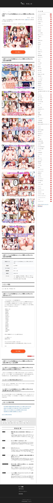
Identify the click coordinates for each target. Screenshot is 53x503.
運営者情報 (21, 493)
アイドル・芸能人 (9, 421)
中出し (29, 421)
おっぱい (14, 421)
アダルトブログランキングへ (43, 204)
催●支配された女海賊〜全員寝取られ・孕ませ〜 (13, 411)
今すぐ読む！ (18, 52)
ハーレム (25, 421)
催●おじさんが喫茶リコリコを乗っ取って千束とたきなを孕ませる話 (16, 408)
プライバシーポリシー (23, 491)
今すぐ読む (18, 351)
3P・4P (4, 421)
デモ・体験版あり (19, 421)
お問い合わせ (21, 488)
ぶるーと (4, 419)
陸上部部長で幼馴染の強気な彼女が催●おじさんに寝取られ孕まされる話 (17, 406)
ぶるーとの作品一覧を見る (7, 414)
